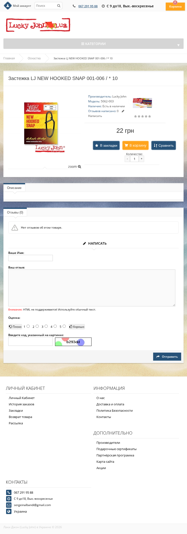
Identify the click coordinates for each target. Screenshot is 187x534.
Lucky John (119, 96)
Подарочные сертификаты (116, 449)
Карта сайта (105, 461)
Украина (20, 511)
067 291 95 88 (88, 6)
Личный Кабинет (22, 398)
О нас (100, 398)
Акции (101, 468)
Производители (108, 442)
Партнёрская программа (115, 455)
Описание (14, 188)
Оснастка (34, 58)
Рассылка (16, 423)
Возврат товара (20, 417)
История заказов (21, 404)
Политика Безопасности (114, 410)
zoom (73, 166)
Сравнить (166, 145)
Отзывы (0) (15, 212)
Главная (9, 58)
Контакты (103, 417)
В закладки (108, 145)
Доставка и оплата (110, 404)
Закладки (16, 410)
